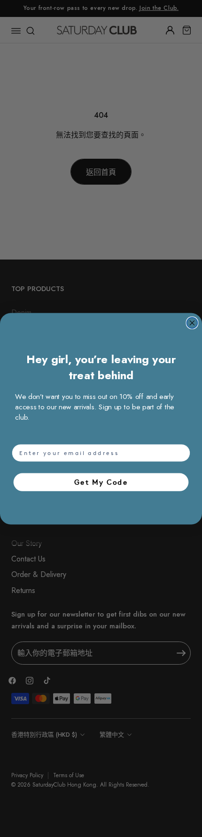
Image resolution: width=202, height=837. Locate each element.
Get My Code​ (101, 482)
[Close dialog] (192, 322)
